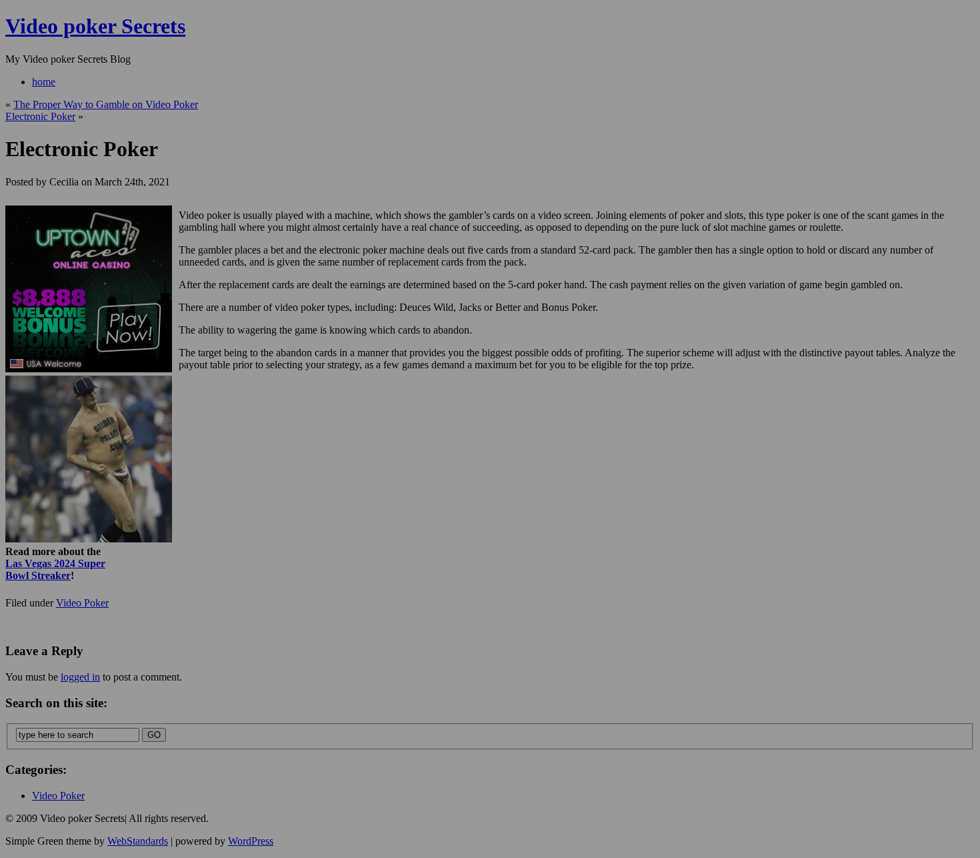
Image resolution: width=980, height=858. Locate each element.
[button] (490, 376)
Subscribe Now (490, 487)
